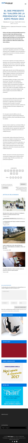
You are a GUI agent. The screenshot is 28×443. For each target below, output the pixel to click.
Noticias (23, 22)
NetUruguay (10, 436)
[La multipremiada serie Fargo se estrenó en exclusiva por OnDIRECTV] (14, 218)
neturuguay (11, 22)
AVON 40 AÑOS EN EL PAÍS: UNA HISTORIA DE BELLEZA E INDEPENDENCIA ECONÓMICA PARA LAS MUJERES (14, 247)
